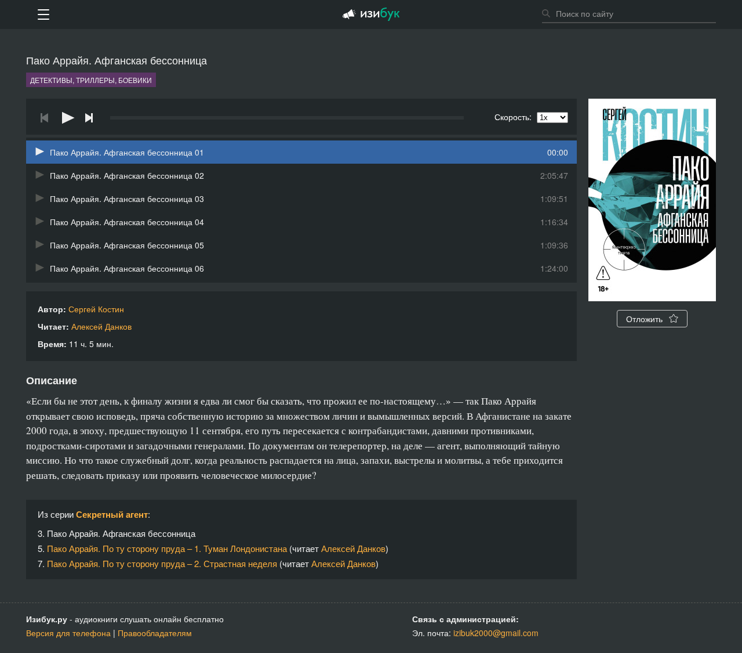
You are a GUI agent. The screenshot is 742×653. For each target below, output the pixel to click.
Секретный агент (112, 514)
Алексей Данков (101, 326)
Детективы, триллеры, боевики (91, 80)
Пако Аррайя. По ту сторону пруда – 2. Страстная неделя (162, 563)
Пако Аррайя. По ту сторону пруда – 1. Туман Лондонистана (167, 548)
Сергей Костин (96, 309)
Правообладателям (155, 632)
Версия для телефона (68, 632)
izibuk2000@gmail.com (496, 632)
